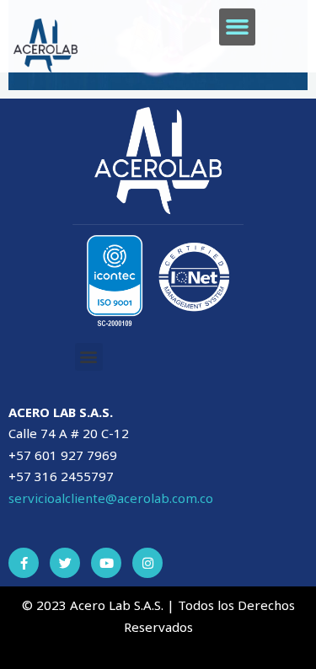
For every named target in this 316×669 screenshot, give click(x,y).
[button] (237, 26)
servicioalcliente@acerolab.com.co (110, 498)
